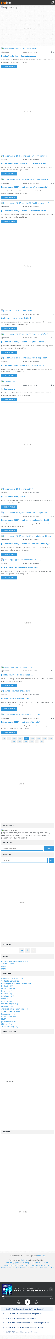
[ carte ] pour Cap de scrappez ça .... (17, 675)
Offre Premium (5, 1268)
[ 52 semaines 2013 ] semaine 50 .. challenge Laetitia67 (25, 520)
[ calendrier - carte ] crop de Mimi (16, 318)
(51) (9, 1006)
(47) (14, 1009)
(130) (6, 991)
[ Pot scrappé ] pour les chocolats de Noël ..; (20, 567)
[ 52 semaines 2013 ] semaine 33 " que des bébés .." (24, 342)
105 (44, 738)
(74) (6, 993)
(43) (10, 1011)
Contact (45, 1263)
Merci (3, 969)
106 (50, 738)
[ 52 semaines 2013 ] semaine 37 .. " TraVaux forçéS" (24, 163)
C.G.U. (21, 1265)
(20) (6, 1024)
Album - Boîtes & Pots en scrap (14, 961)
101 (20, 738)
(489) (16, 983)
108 (20, 741)
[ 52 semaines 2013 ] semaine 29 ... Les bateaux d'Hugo (25, 543)
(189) (7, 986)
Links (3, 966)
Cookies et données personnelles (25, 1268)
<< (4, 738)
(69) (7, 996)
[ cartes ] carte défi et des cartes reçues (18, 56)
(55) (9, 1001)
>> (41, 741)
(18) (9, 1026)
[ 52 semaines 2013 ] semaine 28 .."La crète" (20, 722)
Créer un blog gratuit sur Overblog (17, 1263)
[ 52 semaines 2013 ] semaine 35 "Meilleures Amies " (24, 210)
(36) (9, 1014)
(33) (8, 1016)
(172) (8, 988)
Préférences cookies (47, 1268)
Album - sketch (7, 963)
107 (14, 741)
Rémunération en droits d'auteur (37, 1265)
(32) (3, 1019)
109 (26, 741)
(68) (4, 998)
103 (32, 738)
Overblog (41, 1255)
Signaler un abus (10, 1265)
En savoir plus (9, 66)
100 (14, 738)
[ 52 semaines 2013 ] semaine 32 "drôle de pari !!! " (23, 365)
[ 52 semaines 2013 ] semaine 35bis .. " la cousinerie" (24, 187)
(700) (10, 981)
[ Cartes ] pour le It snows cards (15, 698)
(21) (8, 1021)
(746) (12, 978)
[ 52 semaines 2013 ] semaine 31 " (16, 496)
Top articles (36, 1263)
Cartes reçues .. (8, 389)
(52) (9, 1004)
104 (38, 738)
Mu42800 (23, 1260)
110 (32, 741)
